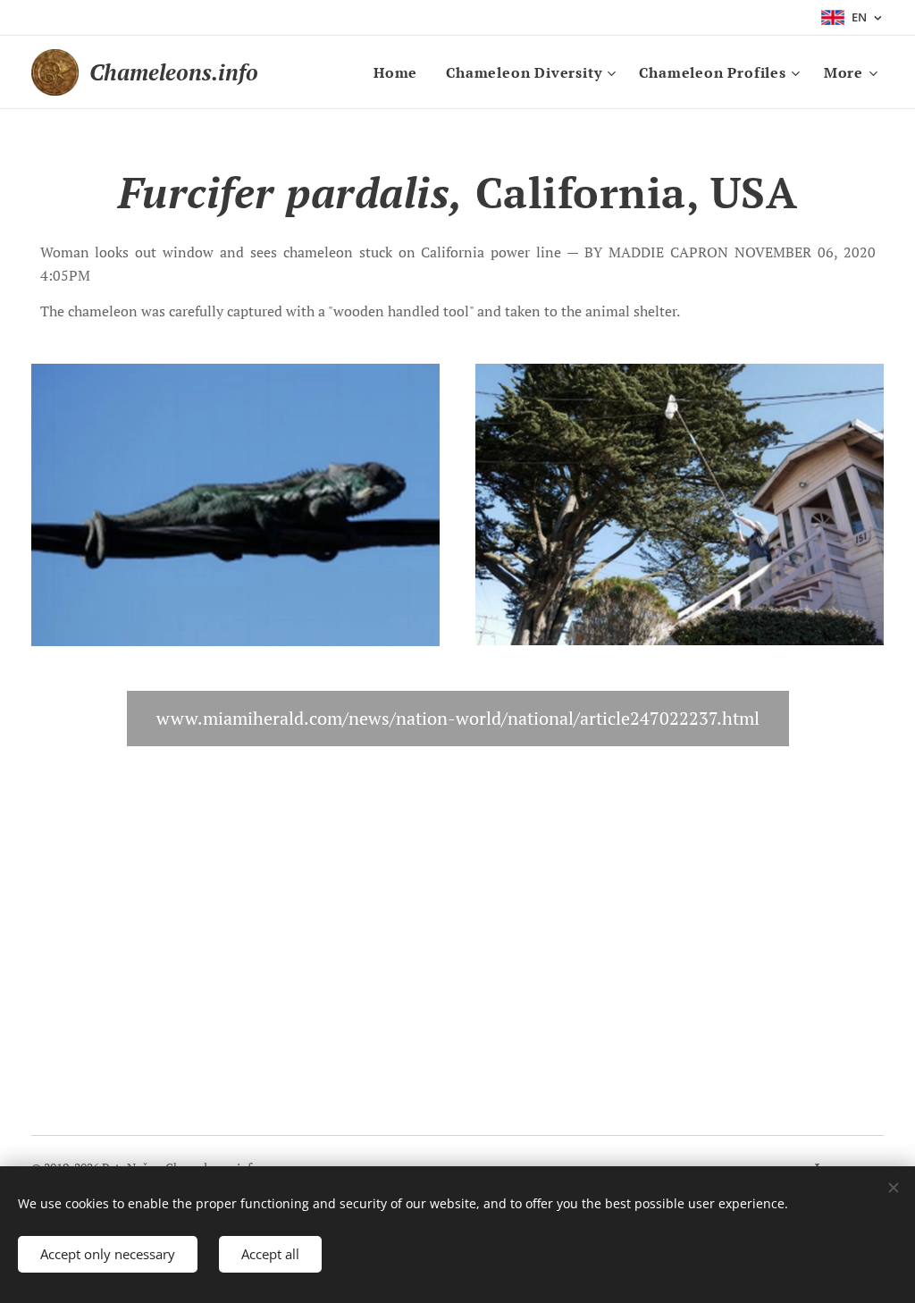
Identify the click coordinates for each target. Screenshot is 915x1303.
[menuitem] (400, 72)
